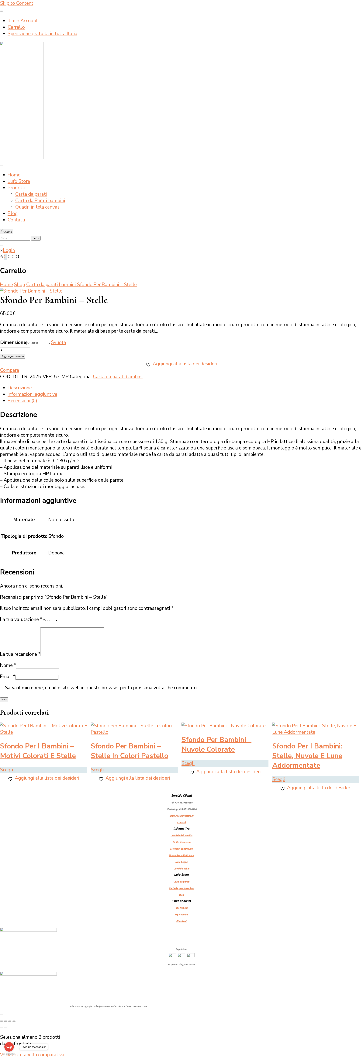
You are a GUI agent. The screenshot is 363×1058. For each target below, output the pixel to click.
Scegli (6, 770)
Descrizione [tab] (20, 388)
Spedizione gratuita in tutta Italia (42, 33)
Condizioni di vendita (181, 835)
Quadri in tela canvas (37, 207)
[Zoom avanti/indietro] (1, 1021)
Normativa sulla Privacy (181, 855)
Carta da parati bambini (118, 376)
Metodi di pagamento (181, 848)
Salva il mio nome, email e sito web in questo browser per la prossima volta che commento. (101, 688)
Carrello (16, 27)
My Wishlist (182, 908)
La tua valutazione (21, 619)
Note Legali (181, 862)
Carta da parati (31, 194)
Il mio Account (23, 21)
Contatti (16, 220)
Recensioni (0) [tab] (22, 400)
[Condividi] (9, 1021)
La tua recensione (20, 654)
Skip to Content (16, 3)
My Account (181, 914)
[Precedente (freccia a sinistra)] (1, 1027)
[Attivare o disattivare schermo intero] (5, 1021)
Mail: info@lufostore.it (181, 815)
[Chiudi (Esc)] (14, 1021)
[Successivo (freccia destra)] (5, 1027)
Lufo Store (19, 181)
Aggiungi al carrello (13, 356)
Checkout (181, 921)
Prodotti (16, 188)
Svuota (58, 342)
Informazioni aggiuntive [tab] (32, 394)
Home (14, 175)
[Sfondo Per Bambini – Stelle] (31, 291)
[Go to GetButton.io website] (9, 1054)
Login (9, 250)
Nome (8, 665)
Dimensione (13, 342)
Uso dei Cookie (181, 868)
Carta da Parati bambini (40, 200)
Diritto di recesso (182, 842)
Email (7, 676)
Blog (13, 213)
